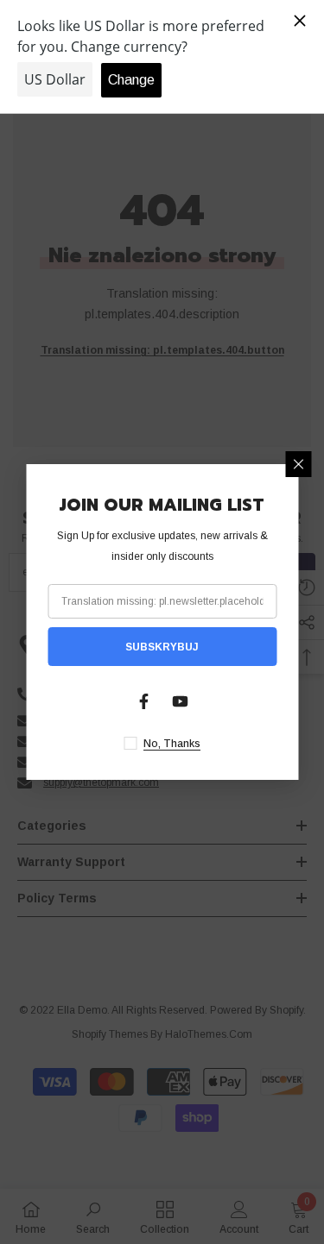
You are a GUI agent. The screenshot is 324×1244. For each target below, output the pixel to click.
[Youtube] (180, 701)
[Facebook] (144, 701)
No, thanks (171, 744)
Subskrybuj (162, 647)
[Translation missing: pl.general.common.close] (298, 464)
